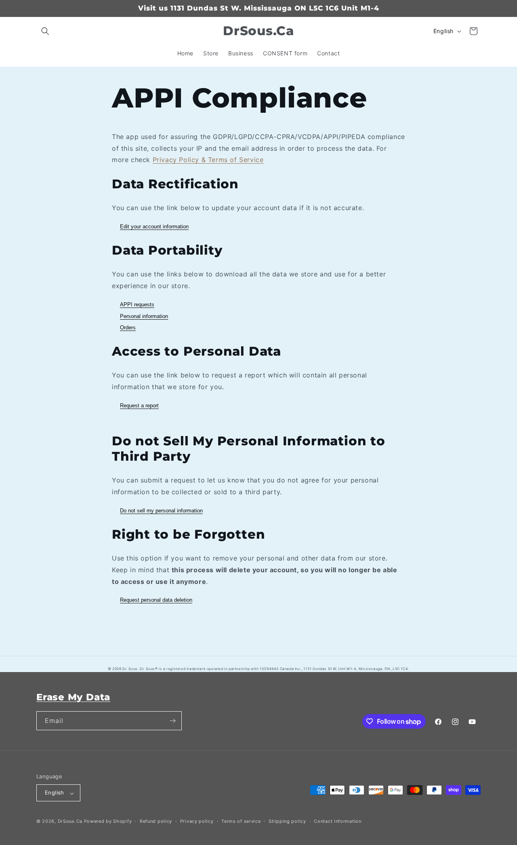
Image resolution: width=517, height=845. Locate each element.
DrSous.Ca (70, 821)
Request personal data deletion (156, 600)
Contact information (337, 821)
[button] (45, 31)
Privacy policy (197, 821)
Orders (128, 328)
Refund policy (156, 821)
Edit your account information (154, 226)
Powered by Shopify (108, 821)
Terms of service (241, 821)
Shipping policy (287, 821)
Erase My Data (73, 697)
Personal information (144, 316)
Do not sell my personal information (161, 511)
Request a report (139, 405)
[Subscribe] (172, 720)
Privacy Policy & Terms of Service (208, 160)
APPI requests (137, 304)
